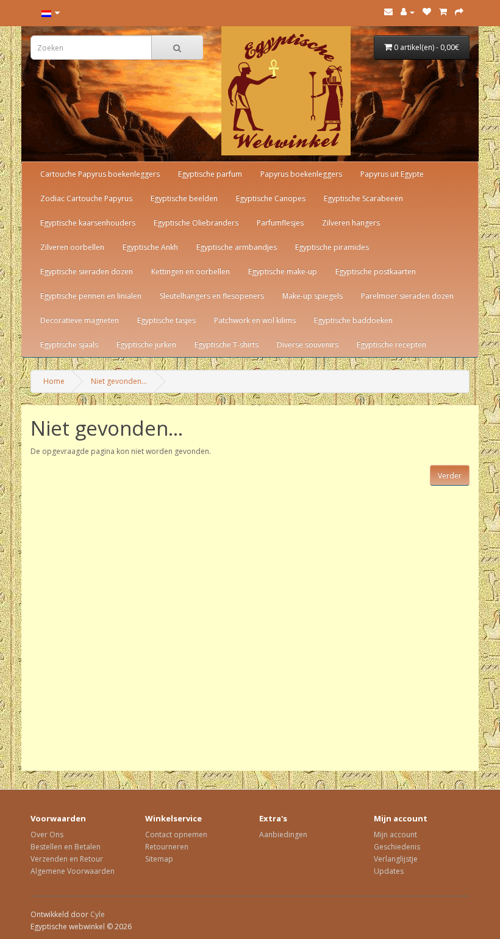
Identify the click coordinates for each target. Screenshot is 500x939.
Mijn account (395, 834)
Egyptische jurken (146, 344)
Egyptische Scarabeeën (363, 198)
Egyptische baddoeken (353, 320)
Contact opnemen (176, 834)
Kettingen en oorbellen (190, 271)
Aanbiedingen (283, 834)
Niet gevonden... (119, 381)
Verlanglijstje (396, 859)
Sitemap (159, 859)
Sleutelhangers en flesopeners (212, 296)
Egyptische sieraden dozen (86, 271)
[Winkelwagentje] (443, 12)
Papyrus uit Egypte (392, 174)
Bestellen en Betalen (65, 847)
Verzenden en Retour (66, 859)
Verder (450, 475)
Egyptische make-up (282, 271)
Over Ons (46, 834)
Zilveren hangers (351, 223)
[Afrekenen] (459, 12)
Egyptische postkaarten (375, 271)
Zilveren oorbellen (72, 247)
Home (54, 381)
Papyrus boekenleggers (301, 174)
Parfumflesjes (280, 223)
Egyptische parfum (210, 174)
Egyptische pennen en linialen (90, 296)
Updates (389, 871)
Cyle (97, 914)
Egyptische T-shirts (227, 344)
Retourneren (166, 847)
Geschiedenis (397, 847)
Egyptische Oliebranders (196, 223)
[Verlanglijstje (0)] (427, 12)
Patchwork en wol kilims (255, 320)
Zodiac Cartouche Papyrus (86, 198)
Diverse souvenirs (307, 344)
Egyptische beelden (184, 198)
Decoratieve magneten (79, 320)
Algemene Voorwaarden (72, 871)
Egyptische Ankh (150, 247)
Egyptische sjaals (69, 344)
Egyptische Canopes (270, 198)
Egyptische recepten (391, 344)
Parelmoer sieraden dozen (407, 296)
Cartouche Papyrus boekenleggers (100, 174)
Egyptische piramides (332, 247)
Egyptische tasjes (166, 320)
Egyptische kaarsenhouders (87, 223)
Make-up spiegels (312, 296)
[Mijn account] (408, 12)
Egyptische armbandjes (236, 247)
